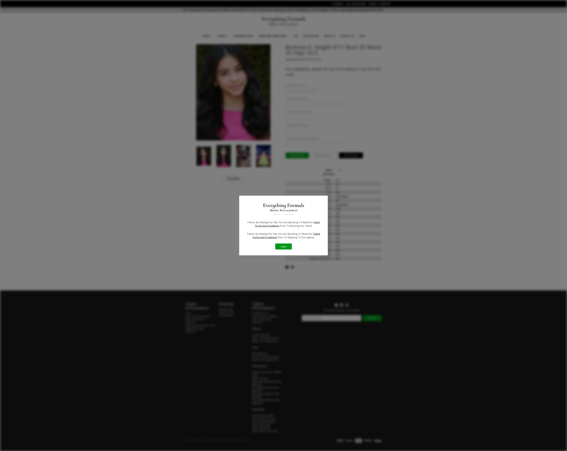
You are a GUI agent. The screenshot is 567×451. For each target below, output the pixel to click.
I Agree (283, 246)
